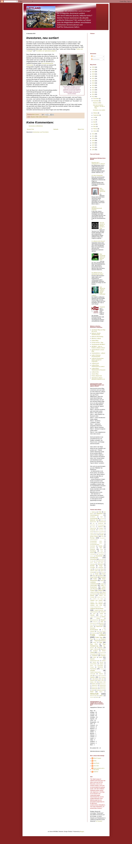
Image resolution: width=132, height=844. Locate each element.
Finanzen (92, 549)
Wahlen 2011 (93, 682)
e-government (93, 534)
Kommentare (95, 59)
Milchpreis (95, 621)
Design (91, 531)
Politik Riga (98, 637)
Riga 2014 (93, 644)
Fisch (101, 549)
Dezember (96, 98)
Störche (101, 662)
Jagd (91, 569)
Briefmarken (92, 525)
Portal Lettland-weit (97, 376)
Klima (94, 575)
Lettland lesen (95, 363)
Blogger (82, 831)
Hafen (102, 562)
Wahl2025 (92, 680)
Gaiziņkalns (101, 554)
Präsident (103, 639)
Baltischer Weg (94, 520)
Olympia (92, 631)
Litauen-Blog (95, 374)
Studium (101, 663)
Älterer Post (81, 129)
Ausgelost (102, 307)
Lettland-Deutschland (96, 608)
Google (91, 561)
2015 (93, 92)
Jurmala (92, 572)
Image (100, 565)
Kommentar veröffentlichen (36, 126)
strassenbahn (93, 663)
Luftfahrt (92, 616)
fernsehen (92, 547)
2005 (93, 149)
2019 (93, 83)
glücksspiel (101, 559)
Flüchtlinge (93, 551)
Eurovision (92, 546)
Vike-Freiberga (102, 677)
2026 (93, 67)
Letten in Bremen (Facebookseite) (96, 355)
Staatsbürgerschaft (94, 660)
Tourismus (93, 669)
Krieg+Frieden (94, 577)
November (96, 100)
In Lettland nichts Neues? (98, 241)
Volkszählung (95, 678)
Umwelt (92, 670)
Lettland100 (103, 611)
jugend (102, 570)
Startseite (55, 129)
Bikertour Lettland (96, 338)
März (94, 126)
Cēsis (93, 526)
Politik (101, 633)
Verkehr (92, 677)
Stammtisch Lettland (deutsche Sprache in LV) (98, 378)
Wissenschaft (93, 695)
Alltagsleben (99, 513)
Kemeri (102, 572)
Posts (94, 56)
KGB (91, 573)
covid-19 (100, 526)
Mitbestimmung (93, 623)
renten (94, 642)
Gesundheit (93, 559)
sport (100, 657)
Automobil (102, 518)
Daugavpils (92, 529)
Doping (97, 533)
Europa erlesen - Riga (97, 342)
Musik (101, 625)
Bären (102, 520)
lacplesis (96, 771)
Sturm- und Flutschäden (96, 665)
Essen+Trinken (94, 536)
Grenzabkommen (100, 561)
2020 (93, 81)
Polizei (91, 639)
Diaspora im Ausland (99, 531)
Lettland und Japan (98, 598)
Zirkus (97, 697)
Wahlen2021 (95, 687)
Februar (95, 128)
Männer (98, 616)
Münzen (96, 624)
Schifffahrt (95, 650)
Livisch (101, 615)
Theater (92, 667)
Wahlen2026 (103, 688)
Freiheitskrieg (93, 554)
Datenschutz (93, 528)
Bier (94, 523)
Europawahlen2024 (94, 544)
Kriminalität (103, 577)
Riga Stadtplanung (98, 645)
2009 (93, 140)
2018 (93, 85)
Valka (91, 675)
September (96, 115)
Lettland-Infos (95, 372)
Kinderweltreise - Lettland (98, 353)
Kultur (95, 579)
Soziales (103, 655)
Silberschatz (103, 654)
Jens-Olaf (96, 765)
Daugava (101, 528)
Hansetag (92, 564)
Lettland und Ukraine (96, 603)
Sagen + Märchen (94, 649)
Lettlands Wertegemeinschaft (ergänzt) (97, 208)
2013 (93, 96)
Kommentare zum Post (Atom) (41, 132)
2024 (93, 71)
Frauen (92, 552)
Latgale (102, 583)
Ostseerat (94, 633)
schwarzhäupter (100, 652)
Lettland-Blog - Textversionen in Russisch (98, 369)
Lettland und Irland (101, 597)
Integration (100, 567)
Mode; (91, 624)
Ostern (98, 631)
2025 (93, 69)
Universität (92, 673)
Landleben (93, 582)
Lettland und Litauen (96, 600)
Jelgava (102, 569)
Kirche (104, 574)
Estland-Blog (95, 340)
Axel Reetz (96, 763)
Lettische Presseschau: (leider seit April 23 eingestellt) (98, 360)
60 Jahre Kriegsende (97, 175)
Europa (92, 538)
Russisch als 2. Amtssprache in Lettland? (98, 163)
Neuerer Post (30, 129)
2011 (93, 136)
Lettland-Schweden (98, 610)
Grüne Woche (93, 562)
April (94, 124)
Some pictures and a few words (99, 769)
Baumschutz (93, 521)
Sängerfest (103, 649)
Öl (102, 629)
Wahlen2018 (103, 685)
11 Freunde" (99, 821)
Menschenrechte (94, 620)
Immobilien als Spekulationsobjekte (46, 51)
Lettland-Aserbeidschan (95, 606)
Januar (95, 131)
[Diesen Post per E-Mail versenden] (46, 115)
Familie (100, 546)
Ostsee (104, 631)
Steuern (94, 662)
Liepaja (101, 613)
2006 (93, 147)
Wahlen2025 (95, 688)
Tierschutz (100, 667)
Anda (95, 760)
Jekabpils (96, 569)
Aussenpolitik (93, 518)
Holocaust (100, 564)
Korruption (100, 575)
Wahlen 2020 (102, 682)
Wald (93, 690)
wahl (102, 678)
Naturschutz (99, 626)
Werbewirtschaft (100, 690)
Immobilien (92, 567)
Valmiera (96, 675)
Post (97, 639)
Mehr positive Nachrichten (102, 190)
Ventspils (102, 675)
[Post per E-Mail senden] (42, 114)
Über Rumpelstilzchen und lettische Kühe (102, 256)
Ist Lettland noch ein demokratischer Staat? (97, 273)
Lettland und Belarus (95, 592)
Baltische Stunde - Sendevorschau (96, 334)
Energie (101, 534)
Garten (91, 556)
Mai (94, 122)
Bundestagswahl (102, 525)
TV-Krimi (102, 668)
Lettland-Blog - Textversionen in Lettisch (98, 366)
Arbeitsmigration (94, 515)
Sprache (92, 659)
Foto (102, 551)
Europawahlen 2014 (96, 541)
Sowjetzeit (95, 655)
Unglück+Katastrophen (95, 672)
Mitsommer (101, 623)
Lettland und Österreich (96, 602)
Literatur (92, 615)
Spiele (94, 657)
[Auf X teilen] (49, 115)
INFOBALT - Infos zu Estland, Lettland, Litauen (98, 347)
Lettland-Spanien (94, 611)
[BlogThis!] (47, 115)
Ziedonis (92, 697)
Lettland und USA (96, 605)
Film (101, 547)
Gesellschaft (94, 557)
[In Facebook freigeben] (51, 115)
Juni (94, 119)
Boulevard (100, 523)
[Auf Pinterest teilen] (53, 115)
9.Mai (99, 512)
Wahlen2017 (95, 685)
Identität (92, 565)
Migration (33, 116)
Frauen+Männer (100, 552)
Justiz (97, 572)
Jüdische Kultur (94, 570)
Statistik (104, 660)
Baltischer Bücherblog (97, 336)
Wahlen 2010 (100, 680)
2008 (93, 143)
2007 (93, 145)
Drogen (102, 533)
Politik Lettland (39, 116)
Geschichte (99, 556)
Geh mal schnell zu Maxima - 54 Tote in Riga (99, 106)
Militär (102, 621)
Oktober (95, 113)
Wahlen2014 (103, 683)
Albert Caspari (97, 758)
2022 (93, 76)
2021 (93, 78)
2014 (93, 94)
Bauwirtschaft (102, 521)
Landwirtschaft (94, 584)
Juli (94, 117)
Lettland (100, 590)
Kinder (97, 574)
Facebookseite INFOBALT (98, 344)
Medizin (98, 618)
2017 (93, 87)
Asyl (101, 516)
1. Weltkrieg (93, 512)
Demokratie (101, 529)
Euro (102, 536)
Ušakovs (101, 673)
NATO (91, 626)
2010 (93, 138)
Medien (104, 616)
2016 (93, 89)
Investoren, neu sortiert (99, 110)
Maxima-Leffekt (97, 103)
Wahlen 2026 (95, 683)
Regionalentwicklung (100, 640)
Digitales (92, 533)
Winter (100, 691)
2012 (93, 134)
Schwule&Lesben (94, 654)
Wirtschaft (45, 116)
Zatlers (101, 695)
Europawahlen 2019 (96, 542)
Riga (100, 642)
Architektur (92, 516)
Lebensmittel (93, 585)
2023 (93, 74)
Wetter (92, 691)
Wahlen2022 (103, 687)
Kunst (102, 580)
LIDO (94, 613)
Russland (99, 647)
